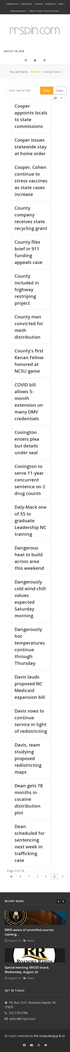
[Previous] (58, 901)
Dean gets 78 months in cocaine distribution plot (29, 799)
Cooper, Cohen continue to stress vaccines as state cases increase (31, 180)
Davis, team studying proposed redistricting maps (28, 758)
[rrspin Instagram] (39, 1045)
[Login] (35, 60)
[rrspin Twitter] (46, 1045)
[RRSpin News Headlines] (35, 30)
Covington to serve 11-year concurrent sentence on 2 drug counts (30, 479)
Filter (46, 90)
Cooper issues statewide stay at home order (30, 146)
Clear (59, 90)
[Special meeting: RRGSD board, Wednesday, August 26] (35, 955)
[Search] (26, 60)
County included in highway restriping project (27, 289)
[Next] (63, 901)
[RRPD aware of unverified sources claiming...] (35, 918)
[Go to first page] (11, 876)
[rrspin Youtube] (31, 1045)
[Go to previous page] (20, 876)
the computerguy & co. (49, 1036)
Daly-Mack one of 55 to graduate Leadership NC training (30, 520)
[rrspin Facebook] (24, 1045)
